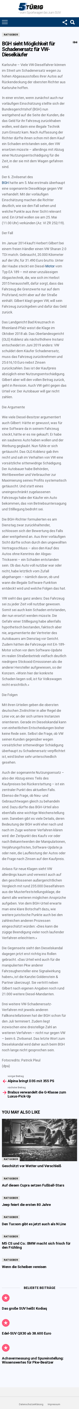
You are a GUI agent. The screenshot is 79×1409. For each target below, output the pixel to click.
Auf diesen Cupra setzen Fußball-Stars (33, 1185)
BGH (5, 183)
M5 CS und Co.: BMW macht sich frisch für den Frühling (36, 1245)
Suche (72, 22)
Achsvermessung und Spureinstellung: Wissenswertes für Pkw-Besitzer (32, 1360)
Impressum (54, 1404)
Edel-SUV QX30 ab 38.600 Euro (26, 1333)
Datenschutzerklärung (31, 1404)
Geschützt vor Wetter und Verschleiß (31, 1166)
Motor (50, 266)
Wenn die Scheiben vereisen (24, 1267)
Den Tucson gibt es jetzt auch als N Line (34, 1224)
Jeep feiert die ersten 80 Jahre (26, 1204)
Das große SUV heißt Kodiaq (24, 1308)
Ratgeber (11, 34)
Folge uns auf (64, 22)
